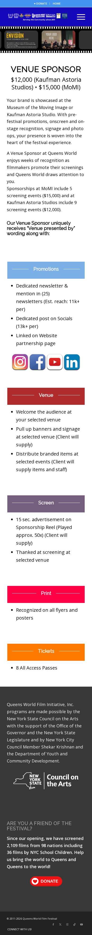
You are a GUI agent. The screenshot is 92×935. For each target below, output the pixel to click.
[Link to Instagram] (67, 924)
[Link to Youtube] (81, 924)
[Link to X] (60, 924)
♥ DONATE (40, 3)
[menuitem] (41, 3)
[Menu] (78, 16)
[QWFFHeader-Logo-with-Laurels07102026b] (38, 16)
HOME (57, 3)
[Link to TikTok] (74, 924)
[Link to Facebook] (53, 924)
